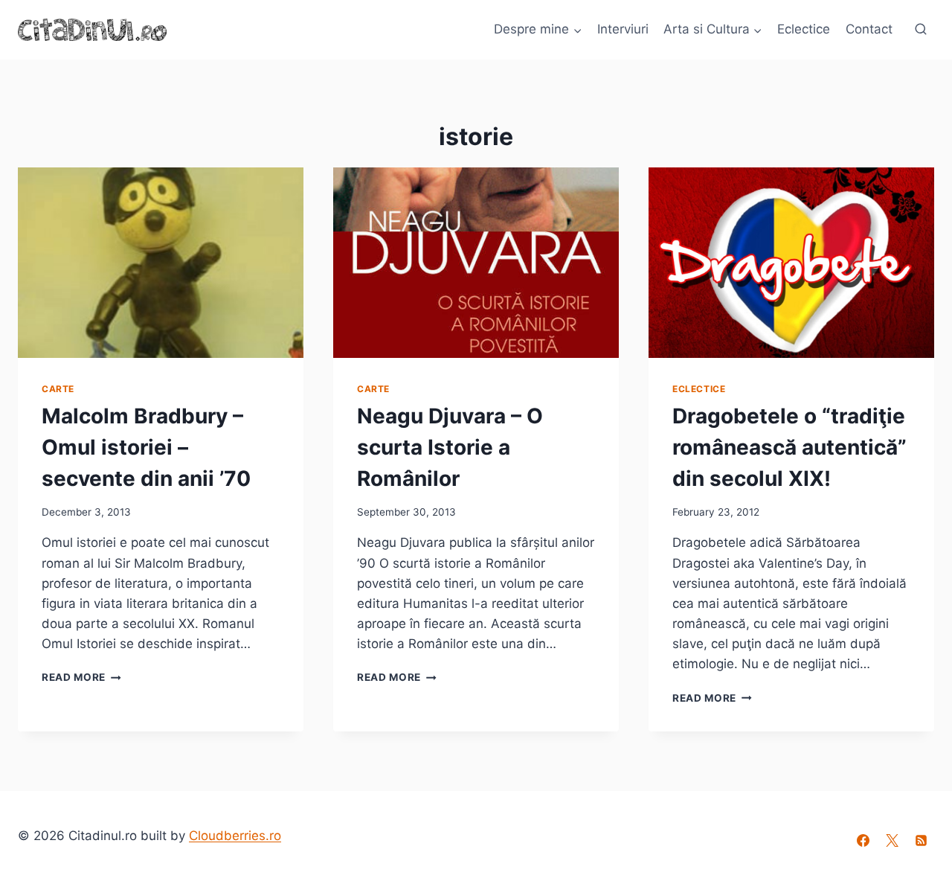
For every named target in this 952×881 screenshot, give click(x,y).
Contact (869, 29)
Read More (81, 677)
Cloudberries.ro (235, 835)
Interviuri (623, 29)
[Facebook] (863, 840)
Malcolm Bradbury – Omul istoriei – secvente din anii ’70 (146, 447)
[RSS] (921, 840)
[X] (892, 840)
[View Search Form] (920, 29)
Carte (58, 388)
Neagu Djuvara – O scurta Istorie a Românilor (450, 447)
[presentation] (160, 262)
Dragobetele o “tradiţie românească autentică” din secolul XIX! (789, 447)
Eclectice (803, 29)
